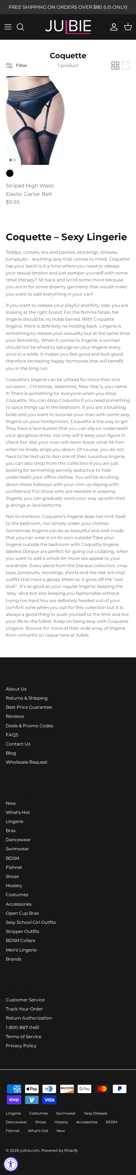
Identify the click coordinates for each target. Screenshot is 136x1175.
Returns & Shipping (27, 698)
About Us (16, 689)
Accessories (19, 904)
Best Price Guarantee (29, 707)
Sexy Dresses (95, 1113)
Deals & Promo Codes (29, 725)
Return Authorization (29, 1018)
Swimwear (17, 848)
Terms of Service (23, 1036)
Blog (11, 753)
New (11, 803)
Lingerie (14, 821)
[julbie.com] (68, 27)
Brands (13, 959)
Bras (11, 830)
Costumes (17, 894)
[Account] (112, 27)
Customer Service (25, 999)
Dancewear (18, 839)
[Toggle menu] (8, 27)
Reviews (15, 716)
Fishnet (14, 867)
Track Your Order (24, 1009)
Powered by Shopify (59, 1150)
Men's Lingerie (21, 950)
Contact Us (18, 744)
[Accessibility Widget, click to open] (11, 1164)
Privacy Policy (21, 1045)
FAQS (12, 734)
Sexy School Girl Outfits (31, 922)
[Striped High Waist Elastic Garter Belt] (35, 120)
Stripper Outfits (22, 931)
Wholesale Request (27, 762)
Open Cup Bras (22, 913)
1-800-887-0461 (22, 1027)
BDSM (12, 858)
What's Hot (18, 812)
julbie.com (30, 1150)
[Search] (24, 27)
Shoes (12, 876)
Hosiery (14, 885)
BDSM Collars (20, 940)
